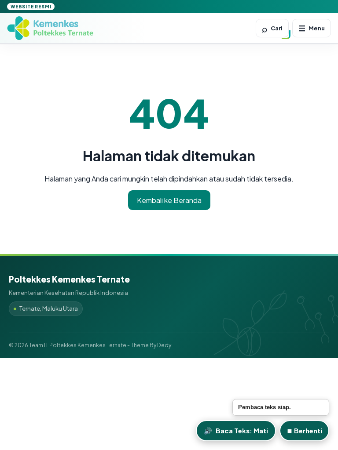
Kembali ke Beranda (169, 200)
